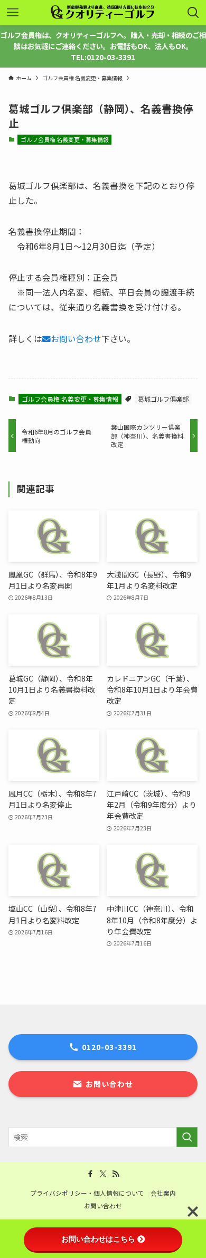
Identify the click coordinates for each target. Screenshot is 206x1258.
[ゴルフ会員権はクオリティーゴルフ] (103, 12)
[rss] (115, 1174)
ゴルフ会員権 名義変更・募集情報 (65, 139)
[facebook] (90, 1174)
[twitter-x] (103, 1174)
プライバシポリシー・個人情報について (87, 1192)
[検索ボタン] (193, 12)
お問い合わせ (76, 338)
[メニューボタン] (12, 12)
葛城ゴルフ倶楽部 (163, 398)
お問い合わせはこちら (98, 1239)
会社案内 (163, 1192)
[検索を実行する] (187, 1137)
